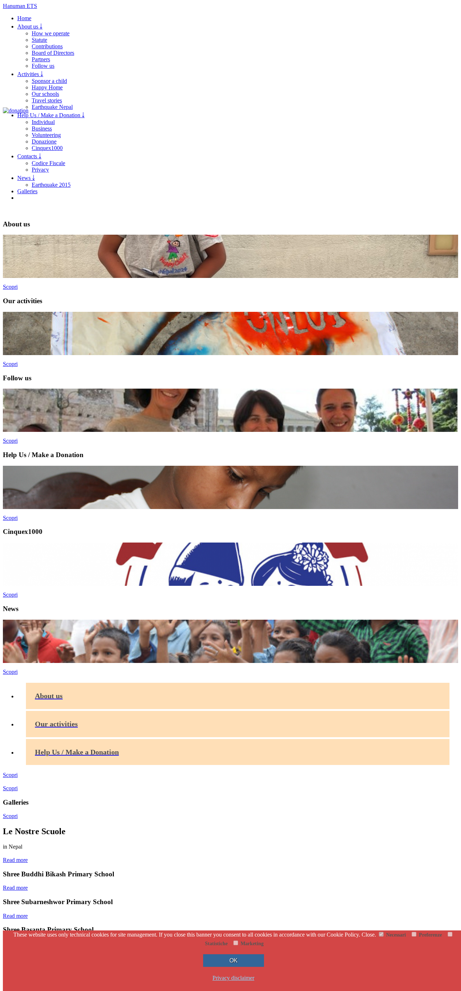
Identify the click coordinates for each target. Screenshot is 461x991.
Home (24, 18)
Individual (43, 122)
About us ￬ (29, 26)
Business (42, 128)
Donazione (44, 141)
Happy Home (47, 87)
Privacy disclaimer (233, 978)
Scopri (10, 287)
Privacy (40, 170)
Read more (15, 860)
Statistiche (215, 943)
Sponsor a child (49, 81)
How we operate (51, 33)
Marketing (251, 943)
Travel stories (47, 100)
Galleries (27, 191)
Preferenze (429, 935)
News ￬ (26, 178)
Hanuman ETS (20, 6)
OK (233, 960)
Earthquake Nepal (52, 107)
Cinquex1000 (47, 148)
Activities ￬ (30, 74)
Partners (41, 59)
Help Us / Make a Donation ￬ (51, 115)
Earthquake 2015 (51, 185)
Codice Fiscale (48, 163)
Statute (39, 40)
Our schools (45, 94)
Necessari (395, 935)
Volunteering (46, 135)
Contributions (47, 46)
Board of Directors (53, 53)
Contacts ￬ (29, 156)
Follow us (43, 66)
